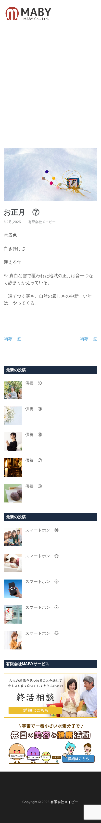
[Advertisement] (50, 87)
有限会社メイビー (42, 222)
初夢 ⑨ (88, 339)
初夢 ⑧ (12, 339)
